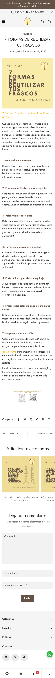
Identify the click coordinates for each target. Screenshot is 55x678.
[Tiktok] (24, 657)
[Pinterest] (25, 419)
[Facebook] (18, 419)
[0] (49, 21)
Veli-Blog (27, 34)
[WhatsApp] (43, 419)
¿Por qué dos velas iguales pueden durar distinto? (20, 498)
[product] (7, 673)
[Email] (49, 419)
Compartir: (8, 419)
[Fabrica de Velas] (27, 21)
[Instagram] (15, 657)
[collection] (20, 673)
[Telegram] (37, 419)
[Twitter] (31, 419)
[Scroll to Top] (49, 662)
